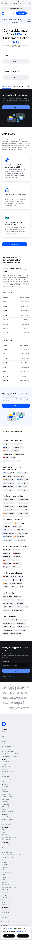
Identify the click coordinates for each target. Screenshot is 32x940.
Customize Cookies (21, 931)
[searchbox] (16, 61)
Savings (4, 809)
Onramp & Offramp (7, 857)
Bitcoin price (5, 897)
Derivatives (5, 804)
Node (3, 874)
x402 (3, 859)
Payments (5, 822)
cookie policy (10, 928)
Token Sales (5, 806)
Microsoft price (6, 915)
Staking (4, 832)
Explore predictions (8, 811)
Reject (9, 936)
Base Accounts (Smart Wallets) (11, 855)
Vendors (4, 744)
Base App (4, 789)
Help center (5, 761)
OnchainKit (5, 867)
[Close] (28, 929)
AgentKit (4, 877)
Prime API (5, 889)
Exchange (5, 834)
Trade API (4, 862)
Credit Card (5, 799)
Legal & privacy (6, 746)
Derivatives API (6, 892)
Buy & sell (5, 787)
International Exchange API (10, 887)
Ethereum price (6, 900)
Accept (23, 936)
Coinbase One (6, 794)
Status (4, 781)
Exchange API (6, 884)
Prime (3, 829)
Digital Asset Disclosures (9, 756)
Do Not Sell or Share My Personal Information (16, 754)
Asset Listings (6, 817)
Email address (5, 661)
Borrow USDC (6, 791)
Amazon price (6, 917)
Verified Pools (6, 839)
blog (2, 921)
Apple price (5, 912)
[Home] (3, 13)
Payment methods (7, 774)
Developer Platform (8, 845)
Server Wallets (6, 850)
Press (3, 739)
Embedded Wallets (7, 852)
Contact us (5, 764)
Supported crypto (7, 779)
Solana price (5, 902)
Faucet (4, 882)
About (3, 731)
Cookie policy (6, 749)
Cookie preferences (8, 751)
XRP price (5, 905)
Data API (4, 869)
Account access (6, 776)
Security (4, 741)
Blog (3, 736)
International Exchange (9, 837)
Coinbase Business (7, 819)
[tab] (6, 86)
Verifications (6, 872)
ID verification (6, 769)
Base (3, 847)
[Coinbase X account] (8, 921)
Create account (6, 766)
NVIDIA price (5, 910)
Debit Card (5, 801)
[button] (29, 13)
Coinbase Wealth (7, 796)
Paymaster (5, 864)
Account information (8, 771)
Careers (4, 734)
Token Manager (6, 824)
